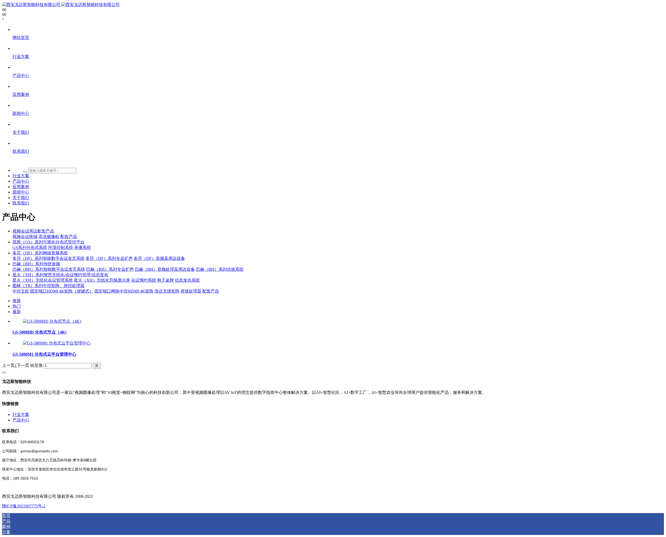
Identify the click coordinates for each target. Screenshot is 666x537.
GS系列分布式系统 (29, 247)
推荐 (16, 301)
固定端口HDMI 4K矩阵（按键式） (61, 291)
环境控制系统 (60, 247)
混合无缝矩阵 (167, 291)
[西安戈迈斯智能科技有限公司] (61, 4)
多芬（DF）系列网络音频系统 (40, 253)
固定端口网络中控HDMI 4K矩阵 (123, 291)
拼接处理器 (191, 291)
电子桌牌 (165, 280)
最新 (16, 311)
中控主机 (20, 291)
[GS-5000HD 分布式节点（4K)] (52, 321)
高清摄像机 (49, 236)
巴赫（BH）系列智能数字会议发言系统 (48, 269)
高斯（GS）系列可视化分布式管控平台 (48, 242)
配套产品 (68, 236)
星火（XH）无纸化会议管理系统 (42, 280)
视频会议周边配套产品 (33, 231)
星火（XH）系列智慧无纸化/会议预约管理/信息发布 (60, 275)
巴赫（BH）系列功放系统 (220, 269)
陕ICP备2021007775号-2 (23, 506)
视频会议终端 (24, 236)
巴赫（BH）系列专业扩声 (110, 269)
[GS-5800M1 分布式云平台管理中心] (57, 343)
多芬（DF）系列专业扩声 (109, 258)
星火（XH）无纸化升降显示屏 (102, 280)
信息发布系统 (187, 280)
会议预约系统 (143, 280)
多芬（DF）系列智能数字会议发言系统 (48, 258)
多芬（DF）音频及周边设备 (159, 258)
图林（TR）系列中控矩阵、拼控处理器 (48, 285)
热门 (16, 306)
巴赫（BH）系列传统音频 (36, 264)
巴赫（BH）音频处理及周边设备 (165, 269)
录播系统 (82, 247)
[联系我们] (338, 161)
